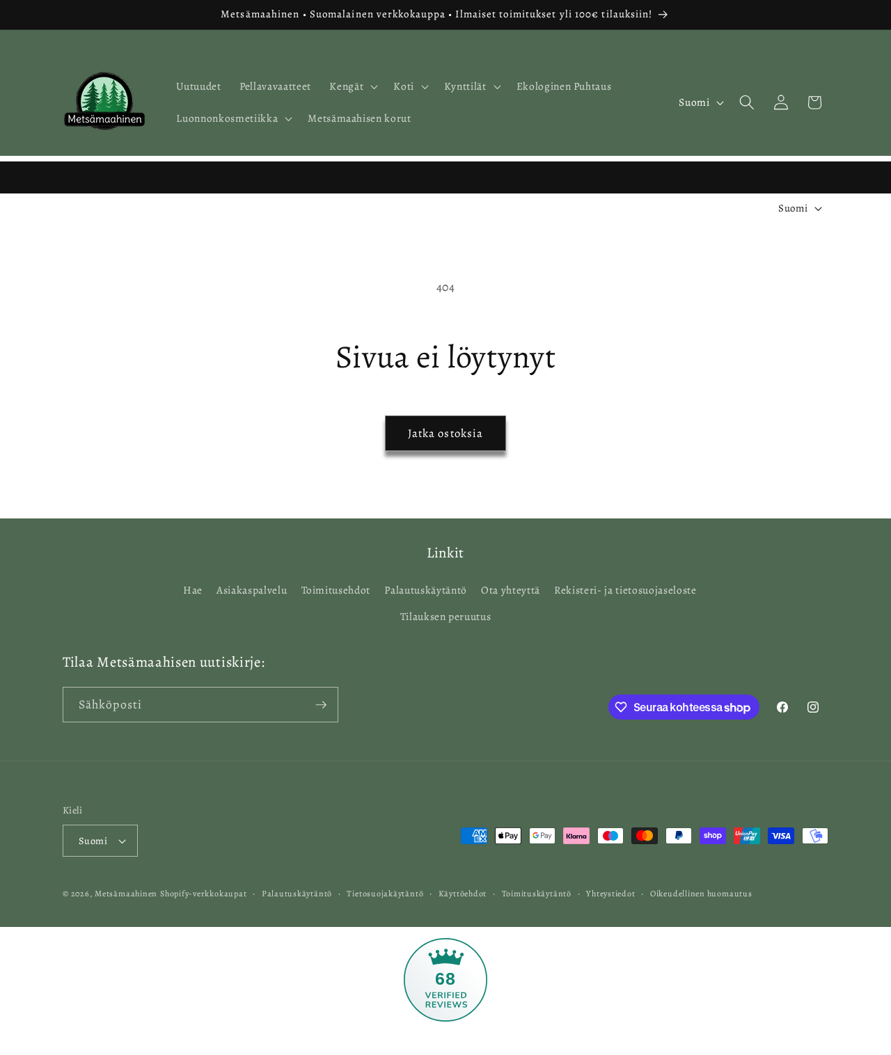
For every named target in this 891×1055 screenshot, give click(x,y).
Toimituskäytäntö (536, 893)
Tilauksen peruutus (445, 616)
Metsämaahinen (126, 893)
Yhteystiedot (610, 893)
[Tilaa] (321, 705)
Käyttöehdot (463, 893)
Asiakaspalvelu (251, 589)
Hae (193, 589)
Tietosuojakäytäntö (385, 893)
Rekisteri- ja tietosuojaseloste (625, 589)
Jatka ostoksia (445, 433)
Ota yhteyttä (510, 589)
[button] (352, 86)
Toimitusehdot (336, 589)
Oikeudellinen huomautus (701, 893)
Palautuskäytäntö (425, 589)
